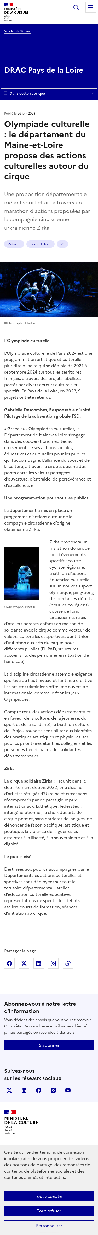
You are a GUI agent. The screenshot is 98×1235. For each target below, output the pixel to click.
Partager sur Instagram (53, 963)
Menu (90, 7)
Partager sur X (24, 963)
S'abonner (49, 1045)
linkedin (24, 1090)
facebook (38, 1090)
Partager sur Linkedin (38, 963)
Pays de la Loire (40, 244)
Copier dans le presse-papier (68, 963)
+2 (62, 244)
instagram (53, 1090)
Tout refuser (49, 1211)
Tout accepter (49, 1196)
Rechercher (76, 7)
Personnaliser (49, 1225)
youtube (68, 1090)
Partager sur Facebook (9, 963)
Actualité (14, 244)
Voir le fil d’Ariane (17, 31)
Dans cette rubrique (27, 93)
